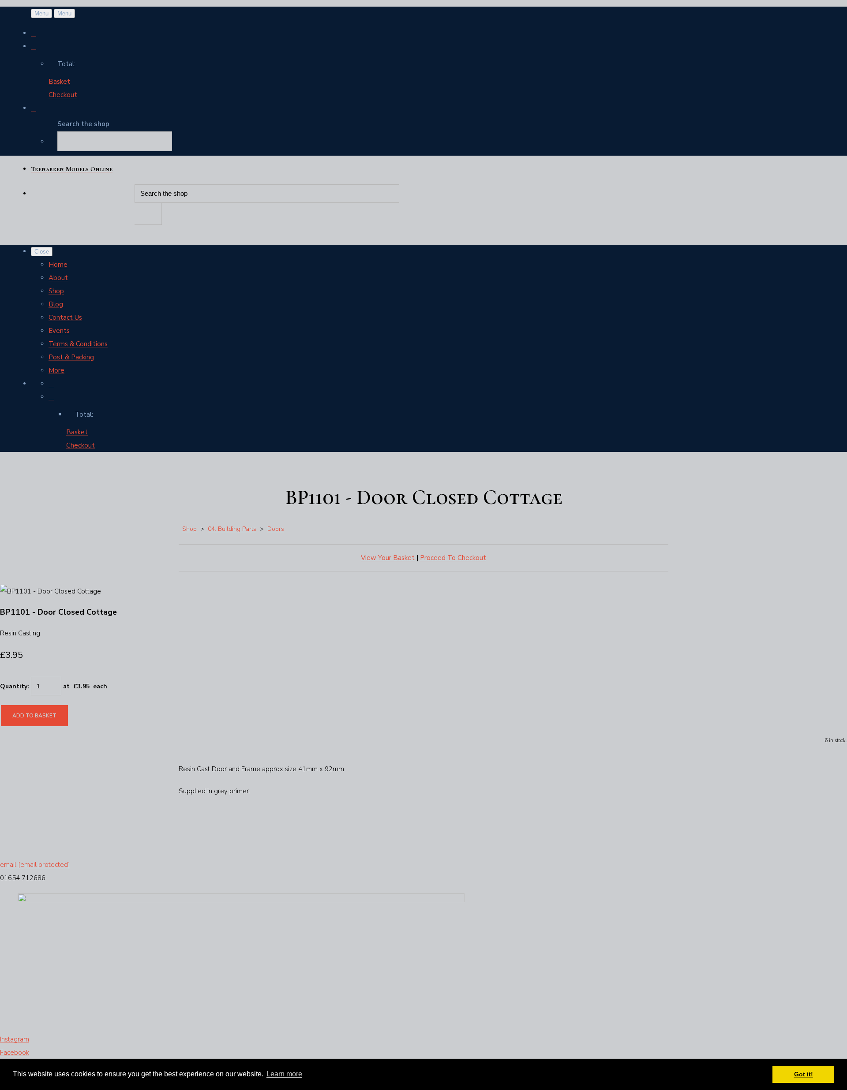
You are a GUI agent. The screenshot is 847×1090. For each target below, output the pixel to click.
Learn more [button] (284, 1074)
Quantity (13, 686)
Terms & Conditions (78, 344)
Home (58, 264)
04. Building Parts (232, 529)
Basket (59, 81)
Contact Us (65, 317)
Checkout (63, 94)
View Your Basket (388, 557)
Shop (56, 291)
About (58, 277)
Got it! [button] (803, 1074)
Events (59, 330)
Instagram (14, 1039)
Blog (56, 304)
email (35, 864)
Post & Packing (71, 357)
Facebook (14, 1052)
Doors (275, 529)
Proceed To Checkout (453, 557)
